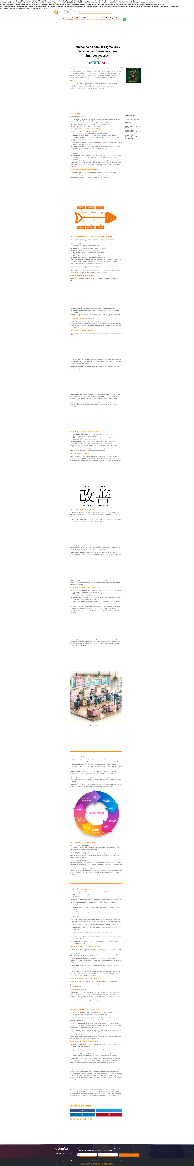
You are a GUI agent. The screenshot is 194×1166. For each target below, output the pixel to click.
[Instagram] (70, 1153)
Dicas (107, 18)
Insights (125, 18)
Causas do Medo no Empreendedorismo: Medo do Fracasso (132, 126)
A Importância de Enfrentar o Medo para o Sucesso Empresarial (132, 121)
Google (74, 18)
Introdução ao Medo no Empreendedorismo (131, 116)
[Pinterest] (60, 1153)
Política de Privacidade (107, 1163)
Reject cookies (95, 1163)
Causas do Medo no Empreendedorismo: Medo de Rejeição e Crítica (132, 137)
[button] (90, 63)
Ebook (90, 18)
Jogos (130, 18)
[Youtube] (63, 1153)
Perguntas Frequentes (116, 18)
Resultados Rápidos (82, 18)
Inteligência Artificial (65, 18)
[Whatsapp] (124, 19)
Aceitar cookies (84, 1163)
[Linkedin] (57, 1153)
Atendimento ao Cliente (99, 18)
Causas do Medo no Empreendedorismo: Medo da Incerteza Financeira (132, 132)
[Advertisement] (126, 12)
